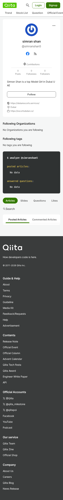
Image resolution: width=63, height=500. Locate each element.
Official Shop (10, 455)
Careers (7, 476)
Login (38, 5)
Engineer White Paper (15, 376)
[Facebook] (27, 54)
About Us (8, 470)
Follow (31, 94)
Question (37, 12)
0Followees (31, 72)
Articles (10, 200)
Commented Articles (44, 219)
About (6, 284)
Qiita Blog (8, 482)
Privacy (7, 296)
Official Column (11, 353)
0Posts (18, 72)
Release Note (10, 341)
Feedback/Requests (14, 313)
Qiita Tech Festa (12, 364)
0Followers (45, 72)
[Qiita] (10, 5)
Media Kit (8, 307)
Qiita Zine (8, 449)
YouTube (8, 421)
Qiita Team (9, 443)
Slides (24, 200)
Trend (8, 12)
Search (9, 209)
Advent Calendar (12, 358)
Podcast (7, 427)
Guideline (8, 302)
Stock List (22, 12)
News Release (11, 488)
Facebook (8, 415)
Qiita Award (9, 370)
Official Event (10, 347)
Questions (39, 200)
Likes (54, 200)
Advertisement (11, 325)
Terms (6, 290)
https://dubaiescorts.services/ (24, 103)
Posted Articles (17, 219)
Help (5, 319)
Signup (53, 5)
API (5, 382)
